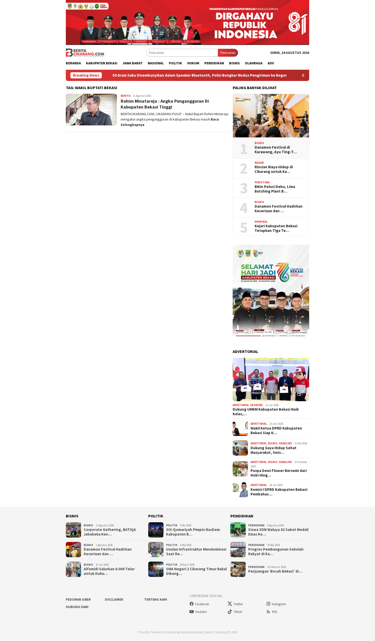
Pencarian (227, 52)
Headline (285, 443)
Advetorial (241, 405)
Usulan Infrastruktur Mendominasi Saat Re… (196, 551)
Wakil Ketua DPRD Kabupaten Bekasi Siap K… (276, 430)
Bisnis (259, 143)
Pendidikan (256, 525)
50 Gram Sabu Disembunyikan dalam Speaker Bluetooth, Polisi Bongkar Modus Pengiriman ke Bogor (176, 75)
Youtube (201, 612)
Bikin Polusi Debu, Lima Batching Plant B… (275, 189)
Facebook (202, 604)
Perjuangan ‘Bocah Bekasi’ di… (275, 571)
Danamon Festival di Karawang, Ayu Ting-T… (276, 149)
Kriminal (261, 221)
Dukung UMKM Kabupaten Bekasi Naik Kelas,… (266, 411)
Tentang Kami (155, 599)
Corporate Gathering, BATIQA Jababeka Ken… (110, 532)
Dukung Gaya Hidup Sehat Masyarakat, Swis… (273, 450)
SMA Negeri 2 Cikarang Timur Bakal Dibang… (196, 571)
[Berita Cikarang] (85, 52)
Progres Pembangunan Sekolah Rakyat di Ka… (276, 551)
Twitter (238, 604)
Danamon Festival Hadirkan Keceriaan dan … (279, 208)
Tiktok (237, 612)
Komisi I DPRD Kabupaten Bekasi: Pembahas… (279, 491)
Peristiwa (262, 182)
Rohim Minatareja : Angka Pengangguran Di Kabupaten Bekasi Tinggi (165, 104)
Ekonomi (256, 405)
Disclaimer (114, 599)
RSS (274, 612)
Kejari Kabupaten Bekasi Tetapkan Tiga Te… (276, 228)
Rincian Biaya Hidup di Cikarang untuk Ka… (274, 169)
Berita (125, 96)
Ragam (259, 162)
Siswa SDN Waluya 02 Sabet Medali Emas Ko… (278, 532)
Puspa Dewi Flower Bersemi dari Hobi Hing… (279, 473)
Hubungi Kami (77, 607)
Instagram (279, 604)
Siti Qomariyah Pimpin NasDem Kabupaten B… (193, 532)
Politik (171, 525)
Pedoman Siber (78, 599)
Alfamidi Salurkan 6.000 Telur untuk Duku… (109, 571)
